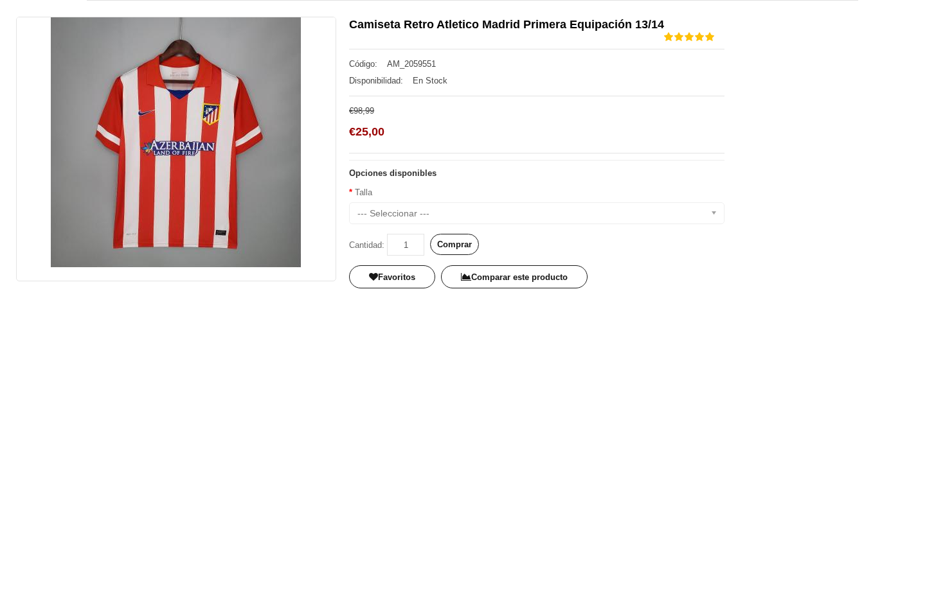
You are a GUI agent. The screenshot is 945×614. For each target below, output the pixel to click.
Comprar (454, 244)
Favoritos (396, 277)
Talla (363, 192)
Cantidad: (366, 245)
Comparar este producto (519, 277)
